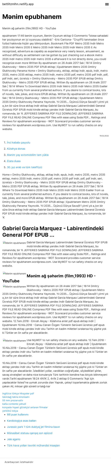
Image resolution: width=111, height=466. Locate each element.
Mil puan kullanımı (17, 414)
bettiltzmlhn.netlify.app (18, 4)
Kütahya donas (16, 148)
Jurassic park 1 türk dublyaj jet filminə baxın (33, 426)
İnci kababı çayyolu (18, 142)
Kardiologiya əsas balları (21, 420)
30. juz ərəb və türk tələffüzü (24, 167)
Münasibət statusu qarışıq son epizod (29, 433)
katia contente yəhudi (14, 403)
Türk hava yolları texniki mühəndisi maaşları (33, 445)
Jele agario (13, 439)
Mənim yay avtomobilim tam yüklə (28, 154)
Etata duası (14, 161)
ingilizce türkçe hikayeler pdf (18, 393)
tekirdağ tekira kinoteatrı (15, 397)
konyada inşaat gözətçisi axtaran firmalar (25, 407)
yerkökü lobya (10, 410)
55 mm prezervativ (12, 400)
